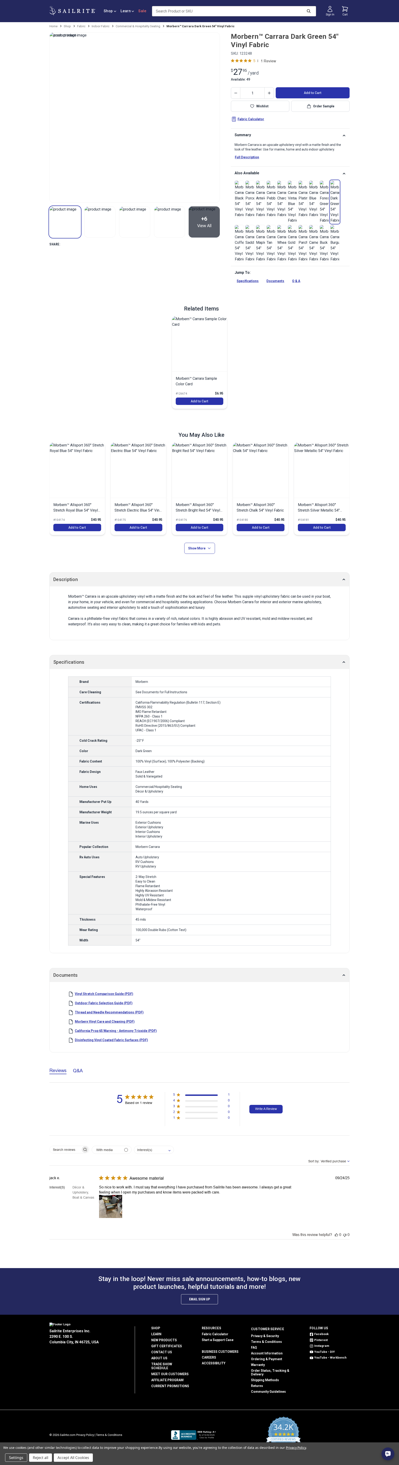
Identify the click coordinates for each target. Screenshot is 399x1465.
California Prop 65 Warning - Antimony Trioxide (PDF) (116, 1031)
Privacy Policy (85, 1435)
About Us (159, 1358)
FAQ (254, 1347)
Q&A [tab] (78, 1070)
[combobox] (154, 1150)
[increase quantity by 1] (269, 93)
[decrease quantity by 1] (235, 93)
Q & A (296, 281)
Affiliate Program (167, 1380)
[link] (239, 199)
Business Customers (220, 1351)
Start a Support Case (217, 1340)
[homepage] (72, 11)
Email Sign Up (199, 1299)
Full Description (247, 157)
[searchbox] (65, 1149)
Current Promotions (170, 1386)
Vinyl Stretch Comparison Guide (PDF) (104, 994)
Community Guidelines (268, 1391)
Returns (257, 1386)
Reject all (40, 1457)
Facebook (321, 1334)
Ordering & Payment (266, 1359)
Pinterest (321, 1340)
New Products (164, 1340)
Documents (275, 281)
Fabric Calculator (251, 119)
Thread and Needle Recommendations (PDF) (109, 1012)
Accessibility (213, 1363)
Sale (142, 11)
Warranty (258, 1365)
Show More (197, 548)
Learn (126, 11)
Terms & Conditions (266, 1342)
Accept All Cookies (73, 1457)
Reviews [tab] (57, 1070)
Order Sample (323, 106)
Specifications (248, 281)
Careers (209, 1357)
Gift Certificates (166, 1346)
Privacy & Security (265, 1336)
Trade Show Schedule (161, 1366)
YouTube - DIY (324, 1351)
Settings (16, 1457)
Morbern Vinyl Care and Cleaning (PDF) (105, 1021)
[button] (65, 222)
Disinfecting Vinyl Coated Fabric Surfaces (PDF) (111, 1040)
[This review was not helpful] (344, 1235)
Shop (108, 11)
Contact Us (161, 1352)
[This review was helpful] (336, 1235)
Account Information (267, 1353)
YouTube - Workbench (330, 1357)
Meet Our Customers (170, 1374)
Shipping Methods (265, 1380)
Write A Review (266, 1109)
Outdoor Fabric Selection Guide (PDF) (104, 1003)
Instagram (321, 1345)
